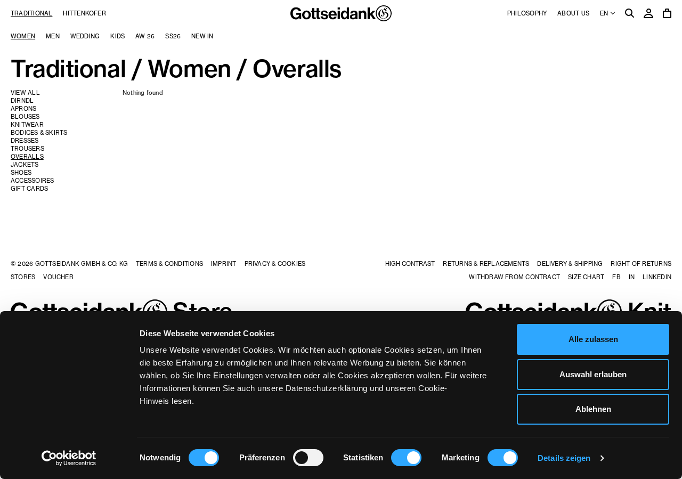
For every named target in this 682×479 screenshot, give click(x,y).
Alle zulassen (593, 339)
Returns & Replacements (486, 263)
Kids (117, 36)
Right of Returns (641, 263)
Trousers (27, 148)
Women (23, 36)
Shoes (21, 172)
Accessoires (32, 180)
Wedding (85, 36)
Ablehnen (593, 408)
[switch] (308, 457)
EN (605, 13)
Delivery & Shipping (570, 263)
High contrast (410, 263)
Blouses (25, 116)
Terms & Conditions (169, 263)
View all (25, 92)
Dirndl (22, 100)
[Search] (630, 14)
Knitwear (27, 124)
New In (202, 36)
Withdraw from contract (514, 277)
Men (53, 36)
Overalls (27, 156)
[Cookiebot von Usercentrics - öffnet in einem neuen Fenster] (69, 458)
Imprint (224, 263)
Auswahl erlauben (593, 374)
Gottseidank (341, 13)
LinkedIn (657, 277)
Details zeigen (564, 457)
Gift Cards (29, 188)
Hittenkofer (84, 13)
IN (632, 277)
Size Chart (586, 277)
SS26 (173, 36)
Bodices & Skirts (39, 132)
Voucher (58, 277)
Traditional (31, 13)
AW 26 (145, 36)
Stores (23, 277)
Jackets (25, 164)
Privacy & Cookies (275, 263)
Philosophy (527, 13)
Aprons (23, 108)
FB (616, 277)
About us (573, 13)
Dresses (25, 140)
